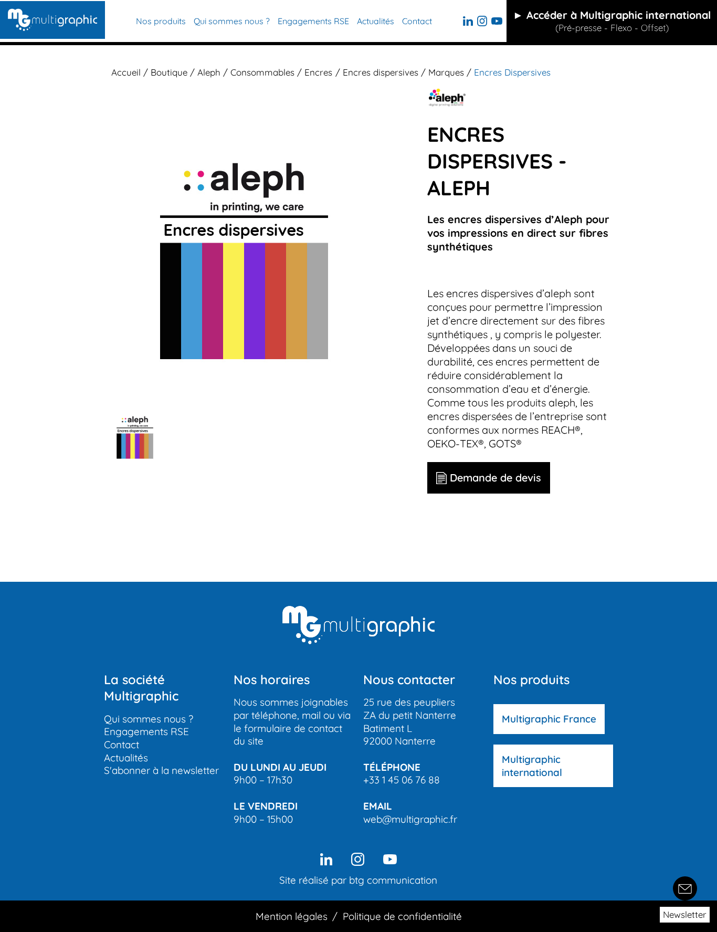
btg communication (393, 880)
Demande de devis (495, 477)
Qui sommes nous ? (232, 21)
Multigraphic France (549, 719)
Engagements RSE (313, 21)
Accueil (126, 72)
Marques (446, 72)
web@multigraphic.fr (410, 819)
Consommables (262, 72)
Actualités (375, 21)
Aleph (208, 72)
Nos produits (161, 21)
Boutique (169, 72)
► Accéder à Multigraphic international (612, 20)
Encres (318, 72)
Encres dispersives (380, 72)
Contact (417, 21)
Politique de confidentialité (402, 916)
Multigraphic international (532, 766)
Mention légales (292, 916)
